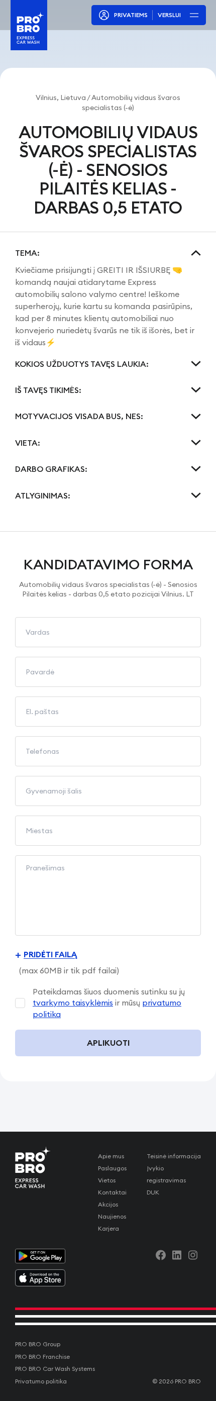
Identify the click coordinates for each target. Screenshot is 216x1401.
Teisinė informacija (174, 1156)
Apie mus (111, 1156)
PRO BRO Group (37, 1344)
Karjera (108, 1228)
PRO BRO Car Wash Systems (55, 1368)
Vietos (107, 1180)
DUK (153, 1192)
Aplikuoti (108, 1043)
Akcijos (108, 1204)
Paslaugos (112, 1168)
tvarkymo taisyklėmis (73, 1002)
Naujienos (112, 1216)
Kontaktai (112, 1192)
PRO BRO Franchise (42, 1356)
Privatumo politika (41, 1381)
